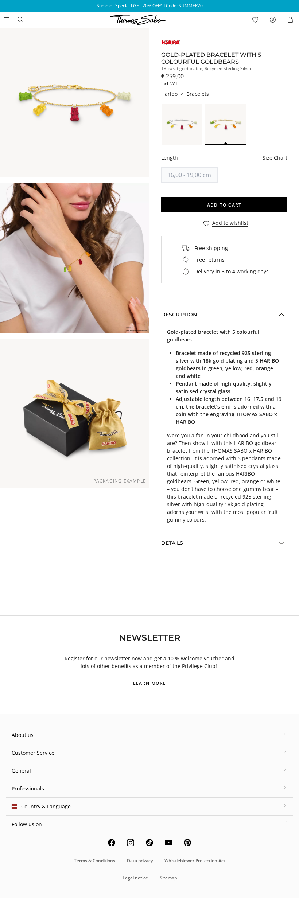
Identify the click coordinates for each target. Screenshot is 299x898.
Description (179, 314)
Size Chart (275, 157)
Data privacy (140, 861)
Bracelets (197, 93)
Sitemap (168, 878)
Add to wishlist (230, 223)
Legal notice (135, 878)
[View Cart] (290, 20)
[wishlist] (255, 20)
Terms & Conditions (94, 861)
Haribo (169, 93)
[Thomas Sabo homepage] (20, 20)
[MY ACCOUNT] (272, 20)
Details (172, 543)
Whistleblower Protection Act (194, 861)
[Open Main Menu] (6, 20)
